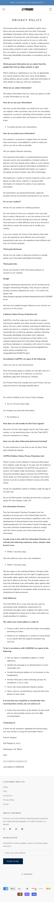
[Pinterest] (22, 828)
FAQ (5, 791)
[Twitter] (10, 828)
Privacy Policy (8, 800)
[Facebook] (4, 828)
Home (5, 787)
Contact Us (7, 795)
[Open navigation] (3, 9)
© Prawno (27, 874)
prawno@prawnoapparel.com (15, 761)
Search (6, 804)
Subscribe (13, 861)
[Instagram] (16, 828)
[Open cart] (50, 9)
